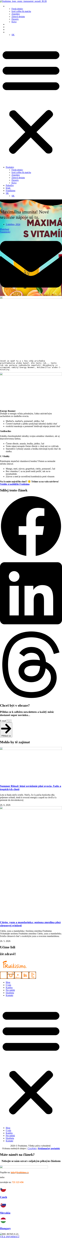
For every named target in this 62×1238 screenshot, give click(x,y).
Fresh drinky (17, 9)
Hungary (5, 1228)
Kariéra (9, 987)
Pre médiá (10, 990)
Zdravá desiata (18, 16)
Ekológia (10, 992)
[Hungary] (3, 1223)
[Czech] (3, 1191)
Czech (3, 1197)
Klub (8, 27)
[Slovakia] (3, 1207)
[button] (31, 101)
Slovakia (5, 1212)
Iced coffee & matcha (21, 11)
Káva (14, 21)
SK (7, 32)
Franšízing (10, 29)
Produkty (10, 6)
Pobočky (10, 24)
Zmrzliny (16, 14)
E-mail (3, 721)
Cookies (32, 1148)
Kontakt (9, 995)
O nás (8, 985)
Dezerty (15, 19)
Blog (8, 982)
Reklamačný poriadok (49, 1148)
